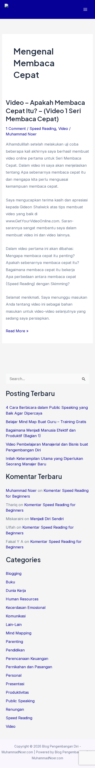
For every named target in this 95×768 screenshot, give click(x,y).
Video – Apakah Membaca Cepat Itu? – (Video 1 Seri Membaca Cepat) (45, 110)
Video (63, 128)
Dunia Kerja (16, 590)
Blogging (13, 573)
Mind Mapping (18, 633)
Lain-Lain (14, 624)
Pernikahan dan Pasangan (29, 667)
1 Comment (16, 128)
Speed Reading (43, 128)
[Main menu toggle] (85, 9)
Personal (13, 675)
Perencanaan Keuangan (27, 658)
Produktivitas (17, 692)
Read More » (17, 331)
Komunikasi (16, 616)
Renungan (15, 709)
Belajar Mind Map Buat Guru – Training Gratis (46, 421)
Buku (10, 582)
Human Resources (22, 599)
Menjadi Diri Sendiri (47, 518)
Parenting (14, 641)
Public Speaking (20, 701)
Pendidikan (15, 650)
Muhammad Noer (21, 490)
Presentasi (15, 684)
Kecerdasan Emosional (25, 607)
